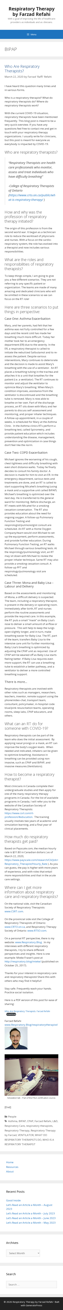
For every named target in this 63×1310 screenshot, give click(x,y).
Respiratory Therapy (17, 1130)
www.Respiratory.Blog (28, 942)
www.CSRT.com (14, 911)
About (10, 1171)
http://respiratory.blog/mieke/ (23, 961)
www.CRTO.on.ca (15, 927)
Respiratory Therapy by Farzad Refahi (32, 11)
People (12, 1116)
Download (11, 1014)
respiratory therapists (39, 1126)
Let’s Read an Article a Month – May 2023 (31, 1222)
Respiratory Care (15, 1126)
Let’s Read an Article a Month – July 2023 (30, 1213)
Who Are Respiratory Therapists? (22, 68)
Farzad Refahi (43, 1121)
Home (9, 1162)
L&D (54, 1121)
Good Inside (13, 1200)
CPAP (30, 1121)
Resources (12, 1167)
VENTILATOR (26, 1135)
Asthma (12, 1121)
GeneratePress (34, 1305)
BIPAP (22, 1121)
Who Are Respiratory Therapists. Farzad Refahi (27, 1011)
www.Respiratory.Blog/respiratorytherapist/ (31, 1024)
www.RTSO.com (36, 930)
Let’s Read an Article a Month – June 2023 (31, 1218)
